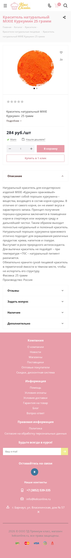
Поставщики (35, 362)
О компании (35, 347)
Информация (35, 381)
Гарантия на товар (35, 403)
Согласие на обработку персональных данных (36, 433)
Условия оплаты (35, 392)
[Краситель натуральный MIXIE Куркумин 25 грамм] (35, 68)
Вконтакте (34, 472)
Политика (35, 428)
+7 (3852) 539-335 (38, 490)
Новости (35, 352)
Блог (36, 408)
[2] (12, 101)
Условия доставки (35, 398)
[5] (22, 101)
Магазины (35, 357)
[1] (8, 101)
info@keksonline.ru (38, 499)
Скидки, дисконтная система (35, 372)
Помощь (35, 387)
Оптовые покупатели (35, 367)
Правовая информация (36, 422)
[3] (15, 101)
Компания (36, 340)
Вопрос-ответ (35, 413)
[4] (19, 101)
